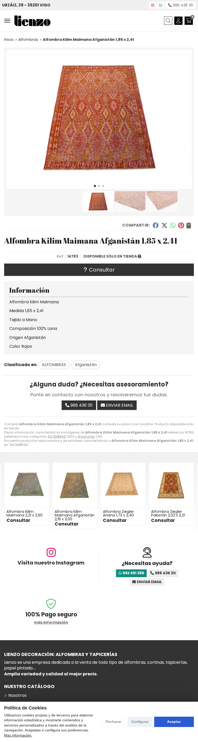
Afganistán (86, 436)
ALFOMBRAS (57, 436)
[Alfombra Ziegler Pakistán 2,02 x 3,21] (123, 485)
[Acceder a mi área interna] (178, 21)
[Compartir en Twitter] (164, 225)
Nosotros (17, 695)
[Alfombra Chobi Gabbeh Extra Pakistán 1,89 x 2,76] (171, 485)
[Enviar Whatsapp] (160, 5)
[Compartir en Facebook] (156, 225)
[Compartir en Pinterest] (181, 225)
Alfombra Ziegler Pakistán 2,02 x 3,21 (120, 513)
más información (51, 622)
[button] (95, 186)
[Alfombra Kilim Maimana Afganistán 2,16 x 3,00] (26, 485)
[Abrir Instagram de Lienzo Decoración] (152, 5)
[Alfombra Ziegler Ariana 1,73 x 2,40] (75, 485)
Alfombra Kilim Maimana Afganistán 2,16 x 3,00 (26, 515)
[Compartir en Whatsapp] (173, 225)
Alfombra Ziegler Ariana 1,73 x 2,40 (70, 513)
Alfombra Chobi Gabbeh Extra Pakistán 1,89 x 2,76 (168, 515)
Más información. (18, 735)
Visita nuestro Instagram (51, 563)
